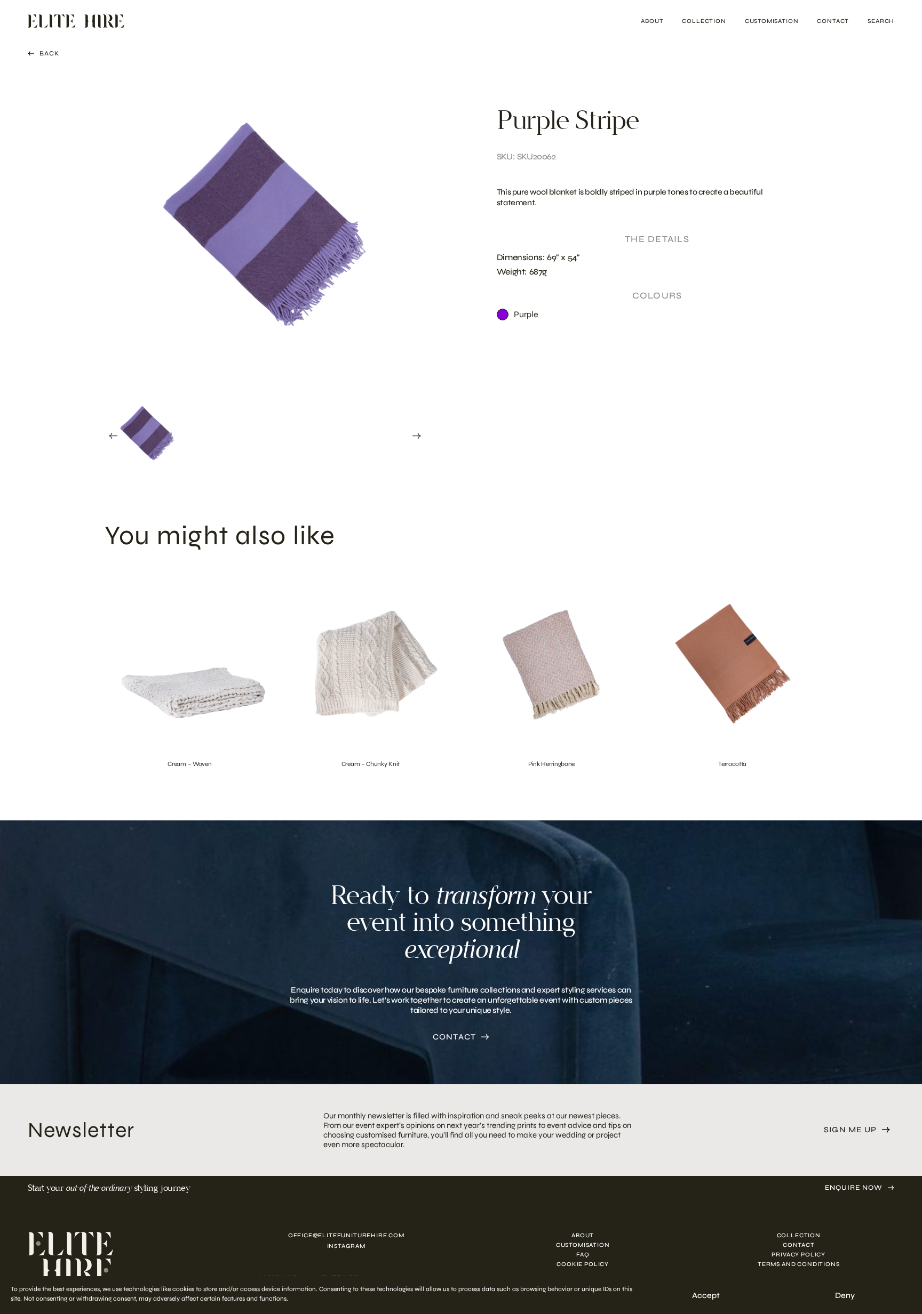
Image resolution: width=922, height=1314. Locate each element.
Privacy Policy (798, 1254)
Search (881, 21)
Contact (833, 21)
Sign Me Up (850, 1130)
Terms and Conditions (799, 1264)
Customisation (772, 21)
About (652, 21)
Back (49, 53)
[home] (116, 1257)
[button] (147, 433)
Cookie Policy (583, 1264)
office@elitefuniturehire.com (346, 1235)
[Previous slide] (113, 436)
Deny (845, 1295)
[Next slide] (416, 436)
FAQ (582, 1254)
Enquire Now (854, 1187)
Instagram (346, 1246)
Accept (706, 1295)
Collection (704, 21)
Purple (526, 314)
